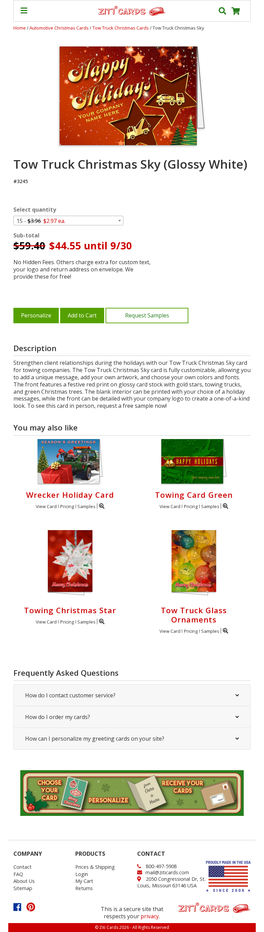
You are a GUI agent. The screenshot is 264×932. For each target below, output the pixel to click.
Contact (22, 867)
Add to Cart (82, 315)
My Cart (84, 881)
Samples (86, 506)
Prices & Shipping (95, 867)
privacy (150, 916)
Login (81, 874)
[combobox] (68, 220)
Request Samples (147, 315)
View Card (46, 506)
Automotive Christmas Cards (60, 28)
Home (19, 28)
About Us (24, 881)
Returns (84, 888)
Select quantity (34, 209)
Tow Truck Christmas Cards (121, 28)
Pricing (67, 506)
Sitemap (22, 888)
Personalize (36, 315)
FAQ (18, 874)
